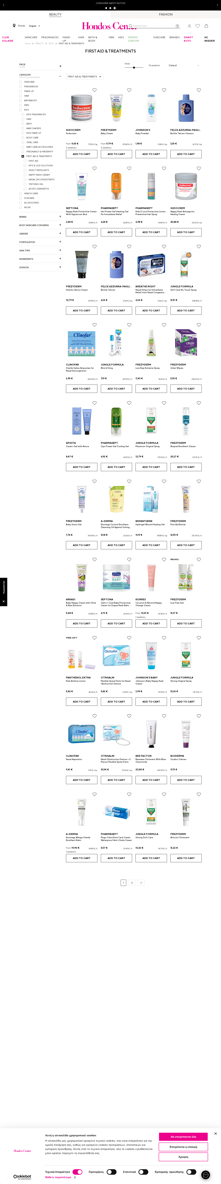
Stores (21, 25)
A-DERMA (107, 521)
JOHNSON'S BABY (147, 677)
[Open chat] (205, 1175)
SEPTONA (72, 208)
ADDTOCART (81, 154)
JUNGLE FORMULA (181, 286)
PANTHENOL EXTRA (78, 677)
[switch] (112, 1172)
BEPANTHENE (144, 521)
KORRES (141, 599)
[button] (130, 25)
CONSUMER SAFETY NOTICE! (110, 3)
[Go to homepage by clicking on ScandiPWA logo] (110, 25)
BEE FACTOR (144, 756)
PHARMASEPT (109, 208)
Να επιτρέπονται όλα (183, 1136)
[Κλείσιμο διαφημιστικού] (215, 1133)
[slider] (134, 68)
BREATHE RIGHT (146, 286)
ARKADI (70, 599)
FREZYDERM (108, 130)
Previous (5, 5)
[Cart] (206, 26)
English (32, 26)
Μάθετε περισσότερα (58, 1177)
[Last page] (141, 883)
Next (216, 5)
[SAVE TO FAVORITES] (95, 90)
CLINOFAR (72, 364)
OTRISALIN (107, 677)
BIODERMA (177, 756)
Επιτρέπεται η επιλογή (183, 1146)
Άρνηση (183, 1156)
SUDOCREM (73, 130)
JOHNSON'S (143, 130)
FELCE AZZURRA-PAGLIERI (186, 130)
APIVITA (71, 443)
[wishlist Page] (197, 26)
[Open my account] (189, 26)
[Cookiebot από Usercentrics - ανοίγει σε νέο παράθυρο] (22, 1177)
